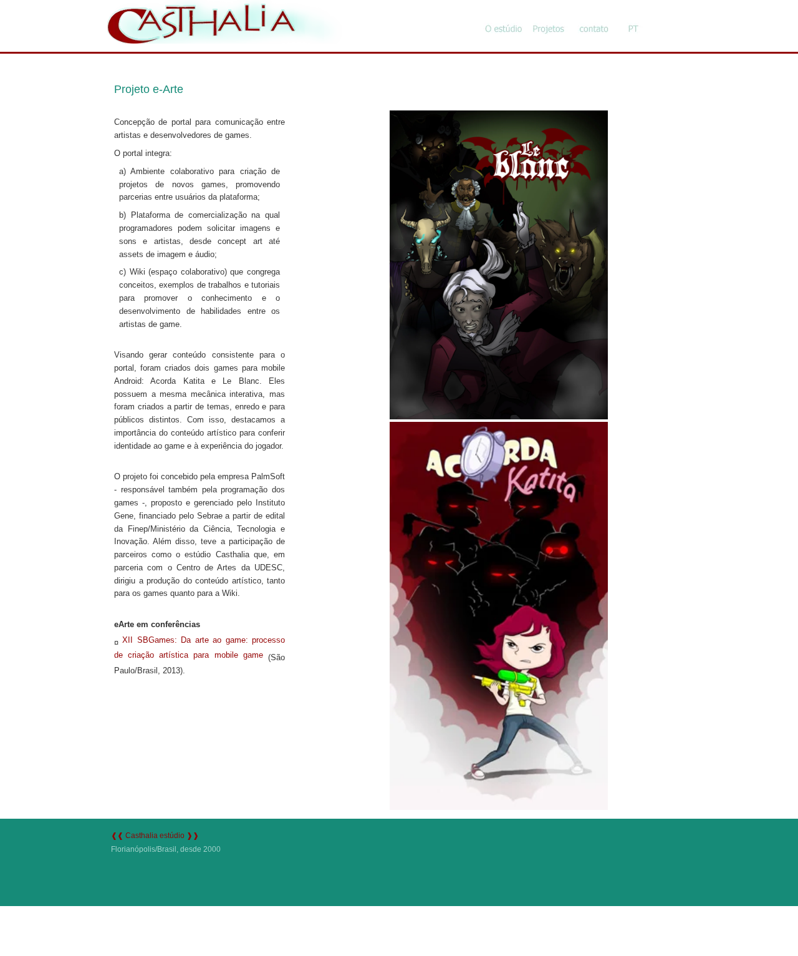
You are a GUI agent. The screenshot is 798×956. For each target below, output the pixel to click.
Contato (590, 18)
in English (631, 18)
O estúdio (500, 18)
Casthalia (224, 6)
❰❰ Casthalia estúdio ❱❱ (155, 835)
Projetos (545, 18)
